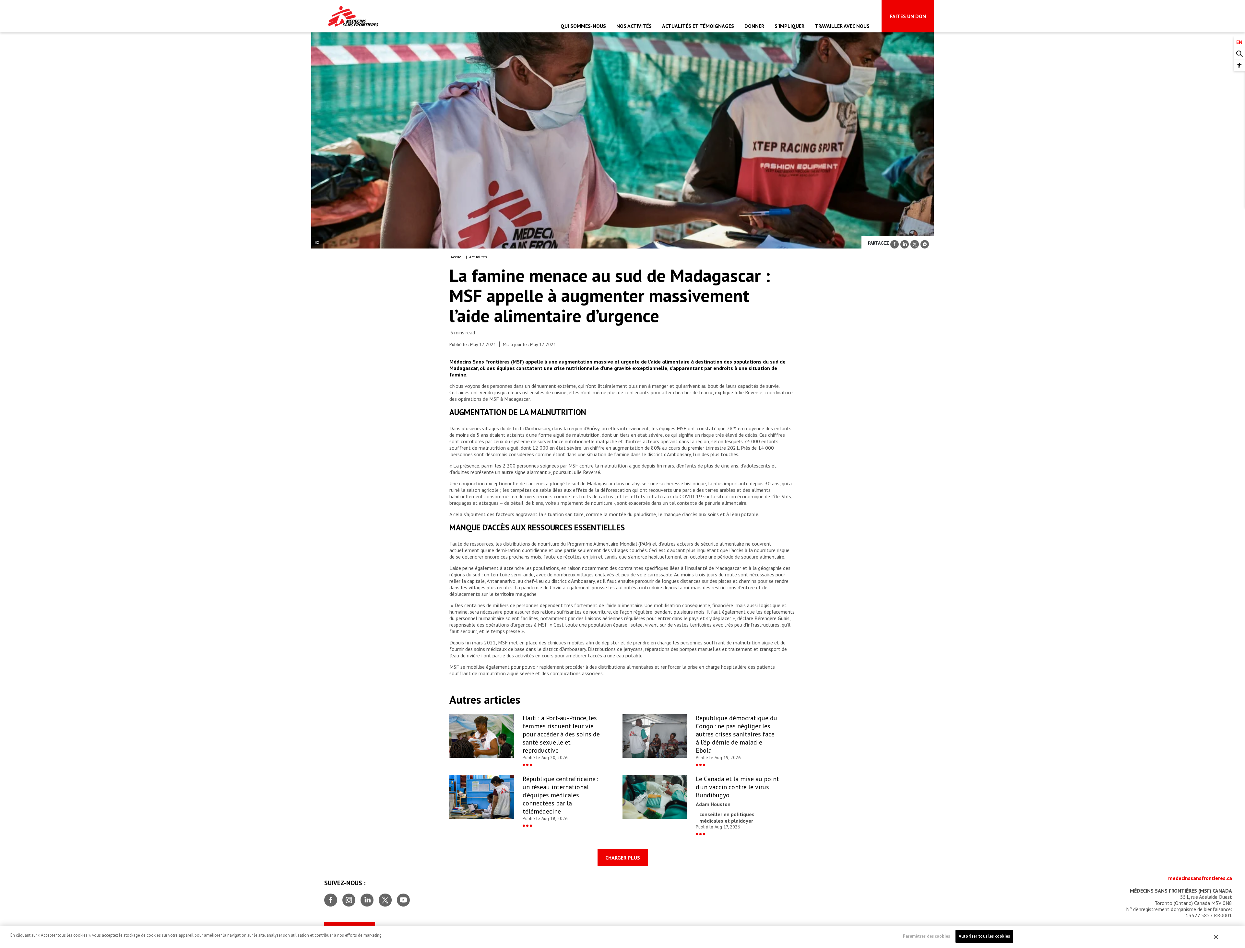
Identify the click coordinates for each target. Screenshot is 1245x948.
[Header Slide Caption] (317, 243)
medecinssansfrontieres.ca (1200, 878)
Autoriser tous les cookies (984, 936)
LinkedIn (367, 897)
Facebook (330, 897)
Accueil (457, 256)
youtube (403, 897)
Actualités (478, 256)
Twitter (385, 897)
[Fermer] (1216, 937)
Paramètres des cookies (926, 936)
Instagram (348, 897)
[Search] (1239, 54)
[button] (1239, 65)
